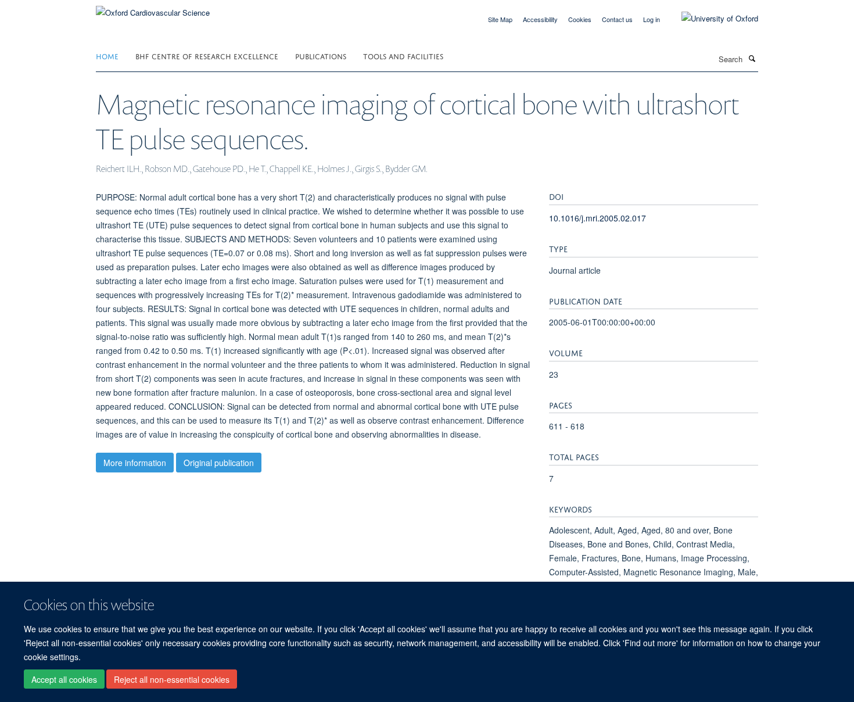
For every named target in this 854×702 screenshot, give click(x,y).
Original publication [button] (219, 462)
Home (107, 55)
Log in (651, 19)
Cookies (579, 19)
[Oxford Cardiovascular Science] (153, 8)
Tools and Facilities (403, 55)
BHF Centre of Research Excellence (206, 55)
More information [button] (134, 462)
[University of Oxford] (711, 19)
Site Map (500, 19)
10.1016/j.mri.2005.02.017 (597, 218)
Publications (320, 55)
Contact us (617, 19)
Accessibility (540, 19)
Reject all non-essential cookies (171, 679)
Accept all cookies (64, 679)
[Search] (751, 58)
